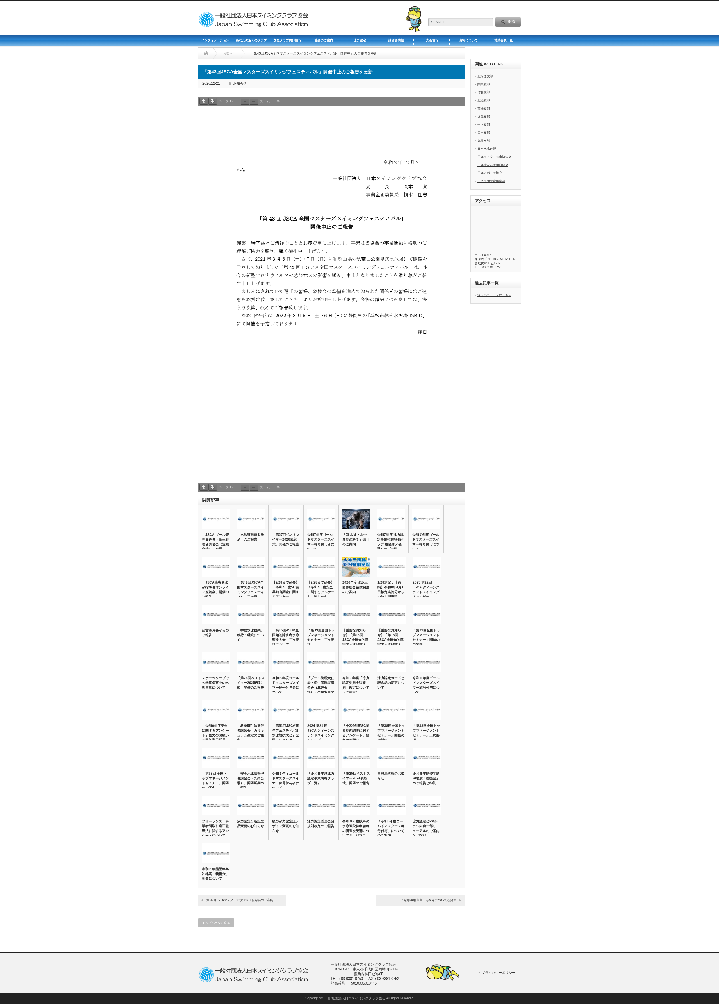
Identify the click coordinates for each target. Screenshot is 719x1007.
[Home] (206, 53)
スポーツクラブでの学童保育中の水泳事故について (215, 683)
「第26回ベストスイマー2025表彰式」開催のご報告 (251, 683)
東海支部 (483, 108)
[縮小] (245, 101)
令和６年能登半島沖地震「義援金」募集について (215, 874)
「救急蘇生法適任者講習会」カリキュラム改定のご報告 (250, 733)
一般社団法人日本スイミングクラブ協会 (355, 998)
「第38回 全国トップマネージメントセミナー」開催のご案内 (215, 781)
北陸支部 (483, 100)
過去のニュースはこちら (494, 295)
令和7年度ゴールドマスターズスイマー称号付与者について (320, 542)
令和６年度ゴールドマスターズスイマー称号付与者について (285, 685)
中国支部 (483, 124)
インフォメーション (215, 40)
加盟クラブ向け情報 (287, 40)
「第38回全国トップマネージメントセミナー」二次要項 (426, 733)
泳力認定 (360, 40)
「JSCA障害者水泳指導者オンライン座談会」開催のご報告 (215, 589)
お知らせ (240, 83)
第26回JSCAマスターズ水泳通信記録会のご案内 (239, 900)
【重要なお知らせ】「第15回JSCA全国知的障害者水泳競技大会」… (355, 639)
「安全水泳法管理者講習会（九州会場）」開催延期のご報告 (250, 781)
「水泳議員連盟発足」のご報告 (250, 537)
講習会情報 (396, 40)
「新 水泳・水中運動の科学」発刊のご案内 (355, 539)
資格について (468, 40)
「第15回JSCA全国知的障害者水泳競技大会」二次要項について (285, 637)
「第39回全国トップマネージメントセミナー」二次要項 (321, 637)
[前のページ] (203, 101)
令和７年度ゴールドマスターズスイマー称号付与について (425, 542)
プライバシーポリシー (498, 973)
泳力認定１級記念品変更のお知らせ (250, 823)
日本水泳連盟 (486, 148)
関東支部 (483, 84)
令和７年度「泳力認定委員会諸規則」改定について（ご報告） (355, 685)
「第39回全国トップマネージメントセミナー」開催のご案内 (426, 637)
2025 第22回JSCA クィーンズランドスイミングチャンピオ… (426, 589)
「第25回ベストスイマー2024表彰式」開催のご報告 (356, 778)
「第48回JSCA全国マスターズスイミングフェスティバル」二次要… (250, 589)
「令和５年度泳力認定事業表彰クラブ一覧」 (320, 778)
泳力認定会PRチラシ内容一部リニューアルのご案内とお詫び (426, 828)
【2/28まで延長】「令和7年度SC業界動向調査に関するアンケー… (285, 589)
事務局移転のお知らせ (390, 776)
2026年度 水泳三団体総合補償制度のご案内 (355, 587)
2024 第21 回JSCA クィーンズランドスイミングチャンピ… (320, 733)
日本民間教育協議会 (491, 181)
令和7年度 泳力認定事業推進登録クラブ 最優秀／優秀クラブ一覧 (390, 542)
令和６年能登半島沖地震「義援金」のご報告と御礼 (426, 778)
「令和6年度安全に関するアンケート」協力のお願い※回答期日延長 (215, 733)
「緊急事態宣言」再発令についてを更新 (428, 900)
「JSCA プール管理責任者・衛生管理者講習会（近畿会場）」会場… (215, 542)
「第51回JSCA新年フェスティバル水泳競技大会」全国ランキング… (285, 733)
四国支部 (483, 132)
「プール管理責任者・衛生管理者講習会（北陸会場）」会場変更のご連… (320, 687)
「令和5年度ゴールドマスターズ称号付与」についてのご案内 (390, 828)
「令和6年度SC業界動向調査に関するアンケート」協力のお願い (355, 733)
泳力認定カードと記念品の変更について (390, 683)
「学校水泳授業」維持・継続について (250, 635)
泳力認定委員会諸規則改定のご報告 (320, 823)
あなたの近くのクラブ (251, 40)
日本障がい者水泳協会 (492, 165)
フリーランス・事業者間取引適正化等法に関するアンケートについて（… (215, 830)
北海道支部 (485, 76)
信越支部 (483, 92)
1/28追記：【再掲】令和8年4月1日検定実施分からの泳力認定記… (390, 589)
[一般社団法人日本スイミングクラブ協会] (253, 24)
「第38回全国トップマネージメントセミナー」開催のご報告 (391, 733)
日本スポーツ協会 (489, 172)
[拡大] (254, 101)
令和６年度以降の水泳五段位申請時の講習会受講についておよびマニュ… (355, 830)
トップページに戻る (216, 922)
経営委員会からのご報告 (215, 632)
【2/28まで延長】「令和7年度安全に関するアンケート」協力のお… (320, 589)
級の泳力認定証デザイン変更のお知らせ (285, 826)
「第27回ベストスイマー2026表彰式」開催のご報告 (286, 539)
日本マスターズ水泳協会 (494, 156)
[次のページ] (212, 101)
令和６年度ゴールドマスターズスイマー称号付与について (426, 685)
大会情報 (432, 40)
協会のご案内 (324, 40)
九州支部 (483, 140)
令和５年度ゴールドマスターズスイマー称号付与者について (285, 781)
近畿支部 (483, 116)
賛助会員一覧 (503, 40)
